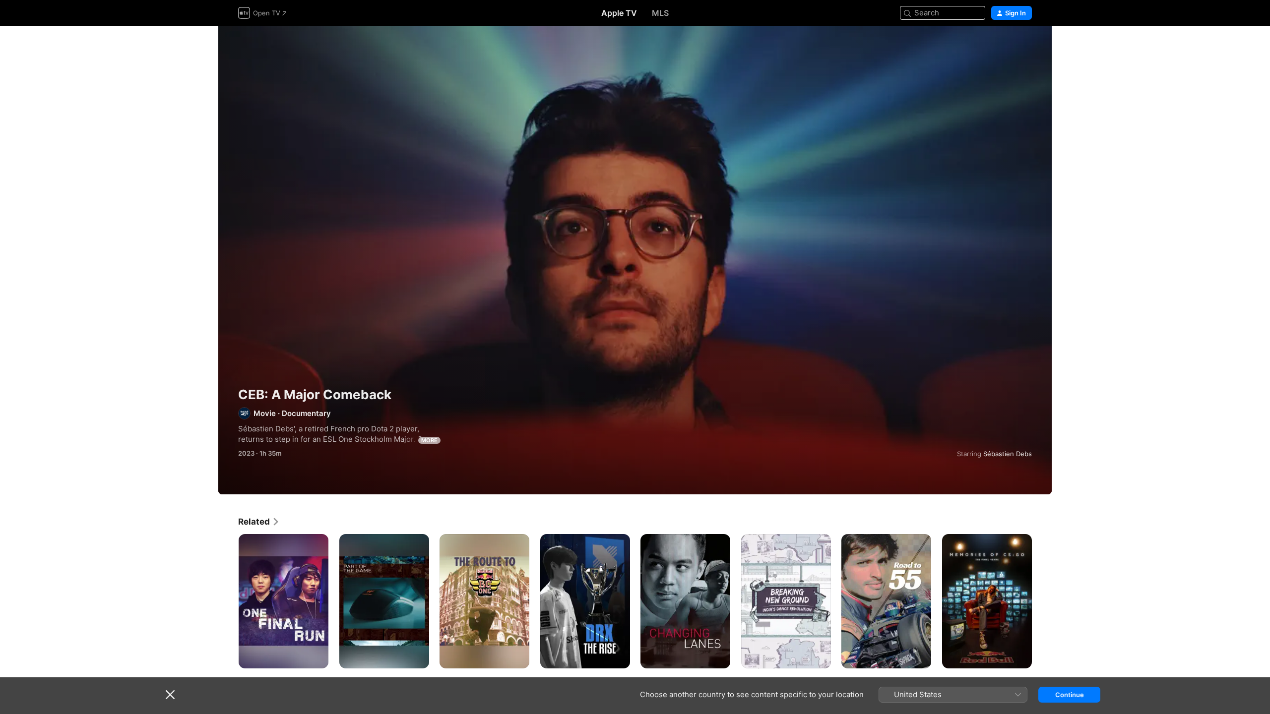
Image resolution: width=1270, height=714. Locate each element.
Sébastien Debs (1007, 454)
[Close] (170, 694)
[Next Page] (1042, 601)
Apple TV (619, 13)
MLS (660, 13)
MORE (429, 440)
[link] (259, 521)
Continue (1069, 695)
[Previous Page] (228, 601)
